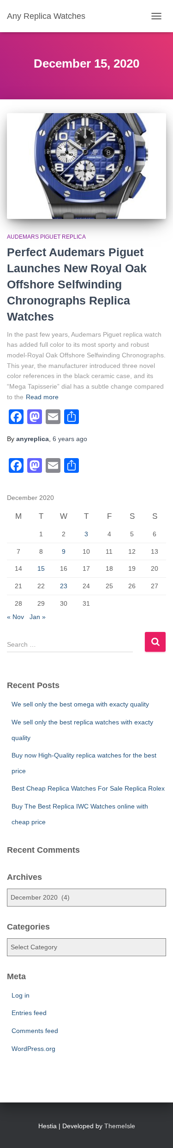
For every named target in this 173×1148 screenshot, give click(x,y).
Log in (21, 995)
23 (63, 586)
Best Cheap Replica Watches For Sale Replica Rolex (88, 788)
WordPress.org (33, 1048)
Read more (42, 397)
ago (70, 438)
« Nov (15, 616)
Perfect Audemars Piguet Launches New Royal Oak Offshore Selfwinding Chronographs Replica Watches (77, 284)
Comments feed (35, 1030)
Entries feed (29, 1012)
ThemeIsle (119, 1126)
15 (41, 568)
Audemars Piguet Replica (46, 237)
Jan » (38, 616)
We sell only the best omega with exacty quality (80, 704)
